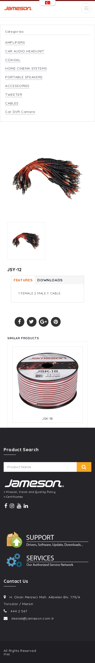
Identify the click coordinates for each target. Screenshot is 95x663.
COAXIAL (12, 60)
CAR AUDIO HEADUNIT (24, 51)
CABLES (12, 103)
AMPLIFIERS (15, 42)
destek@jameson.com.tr (32, 618)
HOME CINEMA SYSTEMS (26, 68)
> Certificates (13, 496)
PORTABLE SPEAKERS (24, 77)
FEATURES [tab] (23, 280)
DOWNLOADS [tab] (50, 280)
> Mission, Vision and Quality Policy (30, 492)
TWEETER (13, 95)
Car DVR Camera (20, 112)
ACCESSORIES (17, 86)
